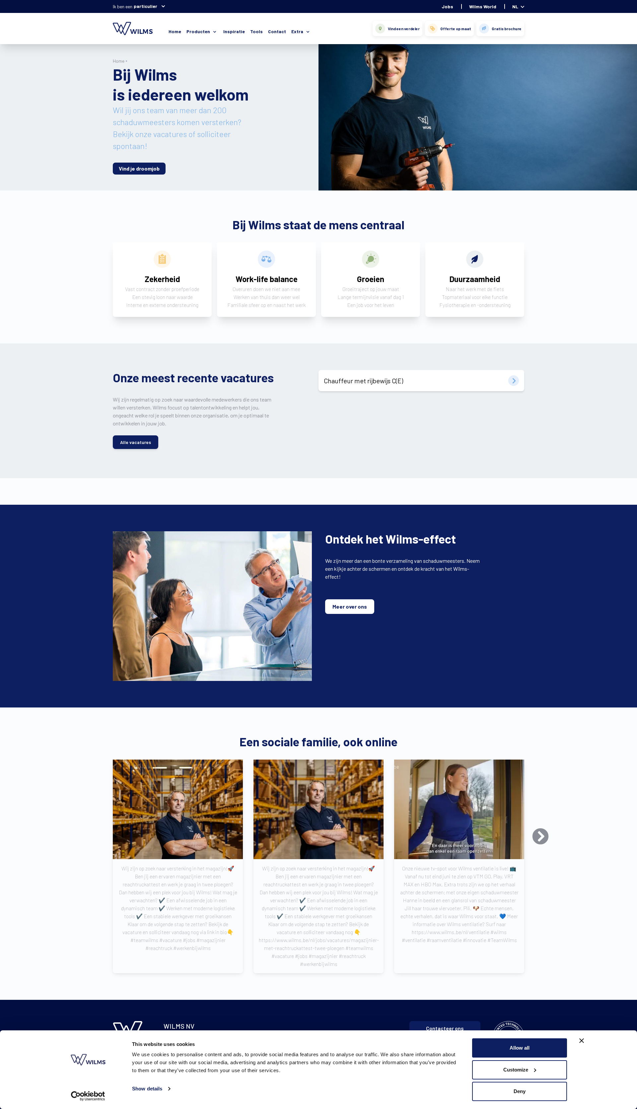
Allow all (520, 1048)
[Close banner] (581, 1040)
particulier (145, 6)
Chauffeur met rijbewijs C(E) (363, 381)
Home (175, 31)
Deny (520, 1091)
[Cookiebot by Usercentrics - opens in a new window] (88, 1096)
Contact (277, 31)
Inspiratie (234, 31)
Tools (256, 31)
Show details (147, 1088)
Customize (515, 1069)
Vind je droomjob (139, 168)
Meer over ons (349, 606)
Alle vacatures (135, 442)
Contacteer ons (445, 1028)
